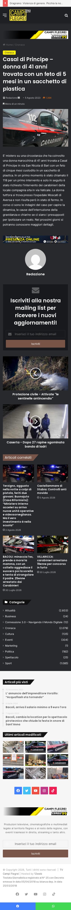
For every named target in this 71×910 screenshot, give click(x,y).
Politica (9, 651)
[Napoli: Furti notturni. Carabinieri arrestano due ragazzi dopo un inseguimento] (35, 747)
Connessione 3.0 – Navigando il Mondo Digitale (33, 622)
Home (9, 44)
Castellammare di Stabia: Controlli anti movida (51, 489)
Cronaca (20, 44)
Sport (8, 663)
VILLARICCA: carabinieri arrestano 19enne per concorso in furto (52, 562)
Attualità (10, 610)
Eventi (9, 639)
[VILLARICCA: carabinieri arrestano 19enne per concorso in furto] (52, 544)
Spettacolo (11, 657)
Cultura (9, 633)
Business (10, 616)
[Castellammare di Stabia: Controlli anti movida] (52, 473)
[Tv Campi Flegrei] (19, 15)
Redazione (11, 97)
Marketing (11, 645)
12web (38, 873)
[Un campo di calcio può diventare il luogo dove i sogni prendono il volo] (35, 760)
